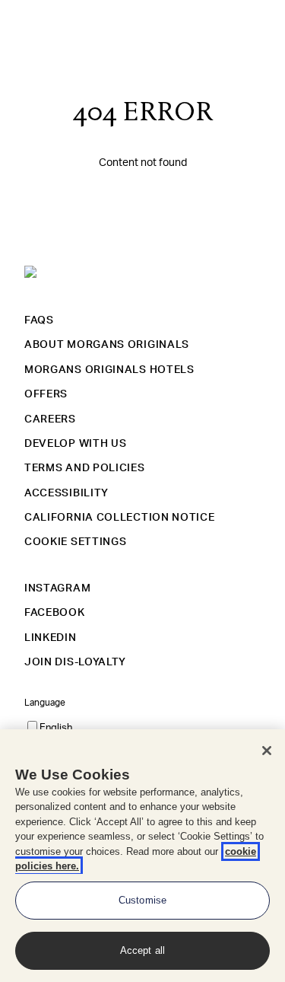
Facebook (54, 612)
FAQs (39, 320)
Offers (46, 394)
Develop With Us (75, 443)
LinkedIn (50, 638)
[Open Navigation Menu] (21, 23)
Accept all (142, 950)
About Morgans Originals (106, 345)
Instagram (57, 588)
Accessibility (66, 493)
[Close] (266, 750)
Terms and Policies (84, 468)
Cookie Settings (75, 542)
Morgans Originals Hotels (109, 370)
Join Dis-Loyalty (75, 662)
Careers (50, 419)
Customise (142, 900)
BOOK (243, 23)
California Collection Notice (119, 517)
